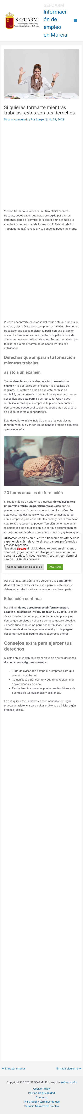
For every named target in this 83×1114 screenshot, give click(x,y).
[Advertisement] (41, 165)
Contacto (41, 1097)
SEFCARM (54, 5)
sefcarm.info (68, 1082)
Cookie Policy (41, 1088)
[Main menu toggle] (75, 21)
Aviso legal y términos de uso (42, 1101)
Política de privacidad (41, 1092)
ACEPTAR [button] (55, 566)
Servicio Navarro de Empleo (41, 1106)
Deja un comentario (16, 119)
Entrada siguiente (68, 1068)
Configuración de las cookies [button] (24, 566)
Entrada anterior (13, 1068)
